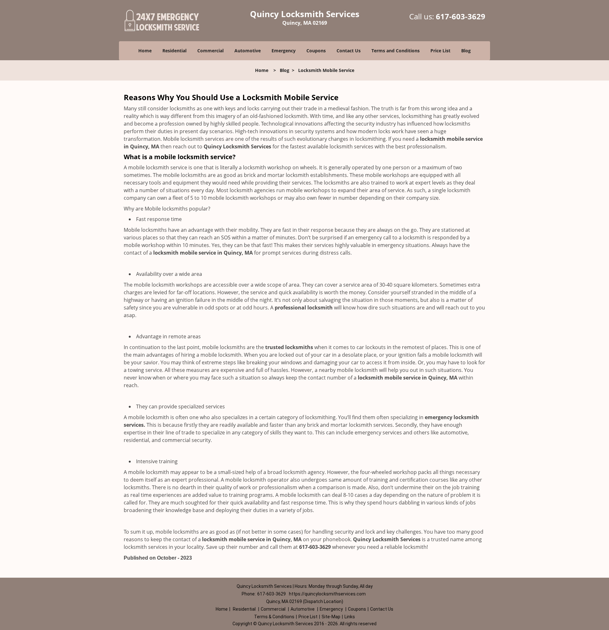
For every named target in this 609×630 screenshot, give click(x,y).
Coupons (316, 51)
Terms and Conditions (395, 51)
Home (145, 51)
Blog (466, 51)
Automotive (247, 51)
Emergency (284, 51)
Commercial (210, 51)
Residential (174, 51)
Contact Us (349, 51)
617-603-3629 (460, 16)
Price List (440, 51)
